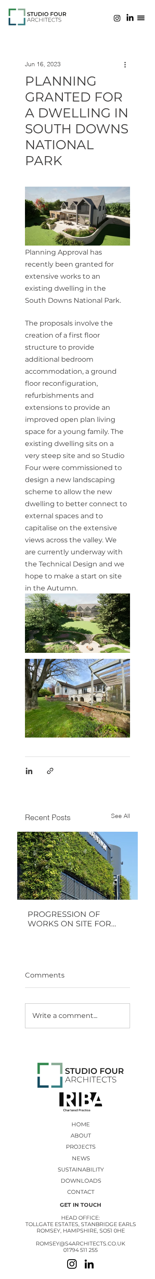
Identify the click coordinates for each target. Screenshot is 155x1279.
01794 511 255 (80, 1250)
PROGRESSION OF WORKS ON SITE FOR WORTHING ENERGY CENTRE (69, 919)
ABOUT (81, 1135)
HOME (80, 1124)
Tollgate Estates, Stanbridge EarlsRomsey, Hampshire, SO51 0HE (80, 1227)
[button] (141, 18)
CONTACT (80, 1191)
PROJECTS (81, 1146)
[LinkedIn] (130, 18)
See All (120, 816)
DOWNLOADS (81, 1180)
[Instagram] (117, 18)
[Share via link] (50, 771)
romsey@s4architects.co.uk (80, 1243)
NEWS (81, 1158)
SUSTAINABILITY (81, 1169)
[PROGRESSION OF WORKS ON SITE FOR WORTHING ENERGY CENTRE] (77, 866)
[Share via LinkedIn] (29, 771)
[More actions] (125, 64)
